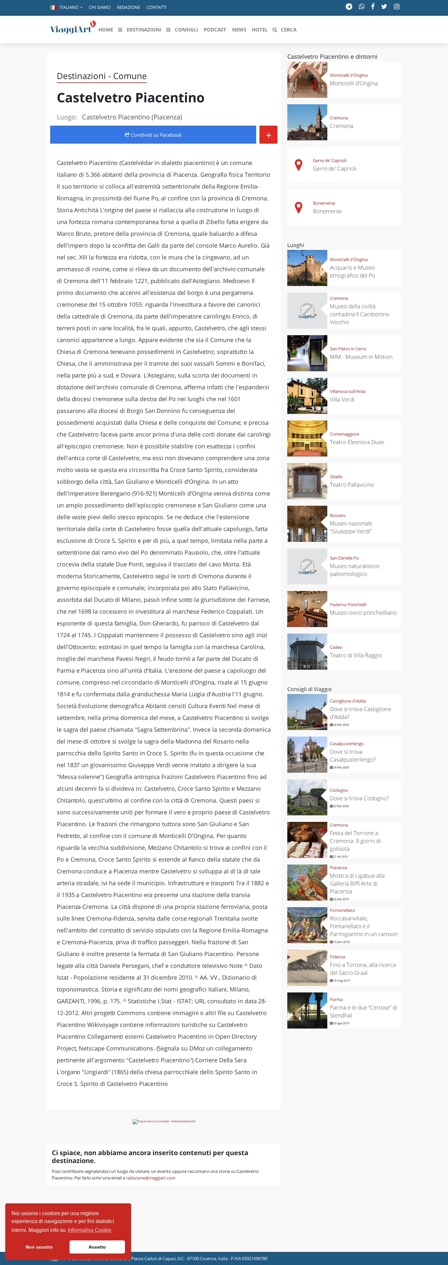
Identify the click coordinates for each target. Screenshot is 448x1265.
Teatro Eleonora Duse (357, 442)
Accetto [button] (97, 1247)
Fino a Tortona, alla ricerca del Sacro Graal (363, 968)
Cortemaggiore (344, 434)
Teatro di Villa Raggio (356, 655)
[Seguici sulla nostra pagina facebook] (372, 6)
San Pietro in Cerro (348, 349)
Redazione (128, 7)
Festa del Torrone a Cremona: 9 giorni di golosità (355, 840)
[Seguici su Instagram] (396, 6)
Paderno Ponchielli (348, 604)
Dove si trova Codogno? (359, 798)
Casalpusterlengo (347, 743)
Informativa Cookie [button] (90, 1230)
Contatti (157, 7)
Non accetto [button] (39, 1247)
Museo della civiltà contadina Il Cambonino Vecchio (359, 314)
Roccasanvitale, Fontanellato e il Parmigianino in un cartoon (364, 926)
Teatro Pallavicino (352, 484)
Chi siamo (100, 7)
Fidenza (337, 957)
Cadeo (336, 647)
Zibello (336, 476)
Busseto (338, 515)
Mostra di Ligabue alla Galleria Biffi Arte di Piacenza (357, 883)
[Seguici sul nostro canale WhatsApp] (361, 6)
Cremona (339, 118)
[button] (66, 7)
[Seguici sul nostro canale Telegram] (349, 6)
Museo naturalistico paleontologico (354, 570)
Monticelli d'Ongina (349, 75)
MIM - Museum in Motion (361, 356)
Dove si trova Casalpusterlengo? (353, 755)
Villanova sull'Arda (347, 391)
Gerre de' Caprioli (329, 160)
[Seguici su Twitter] (384, 6)
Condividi (156, 135)
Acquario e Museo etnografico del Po (352, 271)
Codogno (339, 790)
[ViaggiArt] (73, 29)
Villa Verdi (342, 399)
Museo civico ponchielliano (363, 612)
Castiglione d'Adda (348, 701)
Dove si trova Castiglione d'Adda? (360, 713)
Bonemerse (324, 203)
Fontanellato (342, 910)
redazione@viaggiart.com (150, 1178)
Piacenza (338, 867)
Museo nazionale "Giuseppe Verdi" (351, 527)
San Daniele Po (344, 558)
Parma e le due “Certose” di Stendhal (363, 1011)
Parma (336, 999)
